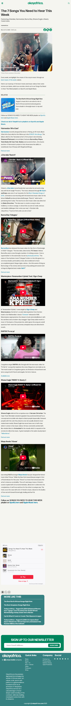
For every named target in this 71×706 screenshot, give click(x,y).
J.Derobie (10, 188)
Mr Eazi (42, 191)
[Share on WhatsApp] (50, 29)
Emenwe (25, 315)
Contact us (46, 659)
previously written (33, 256)
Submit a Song (47, 663)
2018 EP (31, 134)
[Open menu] (2, 3)
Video (27, 666)
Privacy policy (47, 661)
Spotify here (15, 502)
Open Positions (47, 664)
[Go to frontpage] (35, 3)
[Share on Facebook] (44, 29)
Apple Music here (12, 118)
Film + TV (27, 663)
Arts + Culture (29, 664)
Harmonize (5, 132)
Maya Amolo (22, 475)
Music (27, 661)
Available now (5, 376)
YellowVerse (5, 433)
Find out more (5, 151)
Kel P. (23, 268)
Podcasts (28, 668)
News (26, 659)
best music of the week (8, 80)
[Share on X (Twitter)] (47, 29)
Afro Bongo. (38, 134)
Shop (26, 670)
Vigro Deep (30, 309)
